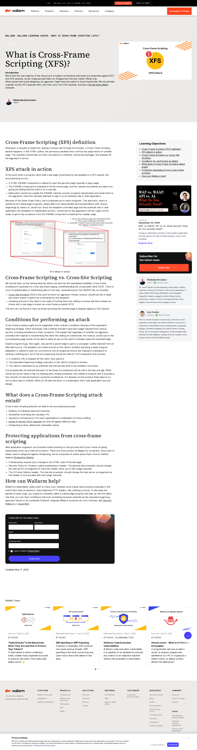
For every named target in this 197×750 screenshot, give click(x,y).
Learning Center (156, 715)
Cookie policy (38, 746)
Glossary (153, 718)
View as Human (123, 3)
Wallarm (10, 35)
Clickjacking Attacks (24, 457)
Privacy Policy (33, 551)
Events (152, 702)
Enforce (85, 702)
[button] (35, 11)
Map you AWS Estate (110, 703)
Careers (175, 702)
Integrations (42, 698)
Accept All (172, 744)
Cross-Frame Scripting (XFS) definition (161, 149)
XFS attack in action (152, 152)
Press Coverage (178, 698)
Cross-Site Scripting (19, 294)
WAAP (62, 711)
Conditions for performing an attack (160, 161)
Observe (85, 698)
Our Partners (110, 695)
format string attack (98, 84)
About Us (175, 695)
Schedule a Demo (179, 11)
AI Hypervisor (65, 695)
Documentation (156, 706)
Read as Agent (143, 3)
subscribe (164, 267)
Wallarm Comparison (46, 702)
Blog (151, 698)
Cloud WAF (23, 504)
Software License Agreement (176, 723)
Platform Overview (45, 695)
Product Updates (156, 726)
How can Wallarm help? (154, 176)
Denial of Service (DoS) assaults (25, 421)
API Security (64, 704)
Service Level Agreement (177, 730)
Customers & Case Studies (133, 696)
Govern (85, 706)
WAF (62, 708)
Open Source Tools (155, 710)
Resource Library (156, 695)
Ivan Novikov (153, 312)
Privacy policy (49, 746)
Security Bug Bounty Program (178, 717)
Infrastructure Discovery (65, 699)
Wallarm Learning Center (33, 35)
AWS (106, 698)
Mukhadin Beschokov (24, 100)
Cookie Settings (157, 744)
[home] (15, 11)
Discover (86, 695)
